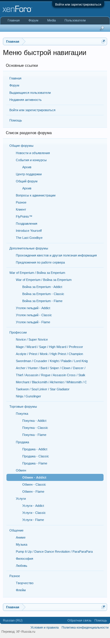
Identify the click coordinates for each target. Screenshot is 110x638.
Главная (15, 78)
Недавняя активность (25, 99)
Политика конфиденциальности (85, 627)
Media (51, 20)
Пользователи (75, 20)
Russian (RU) (13, 620)
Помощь (15, 120)
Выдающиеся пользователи (30, 92)
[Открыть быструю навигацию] (103, 41)
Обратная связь (79, 620)
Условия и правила (45, 627)
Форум (14, 85)
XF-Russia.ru (25, 631)
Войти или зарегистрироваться (78, 4)
